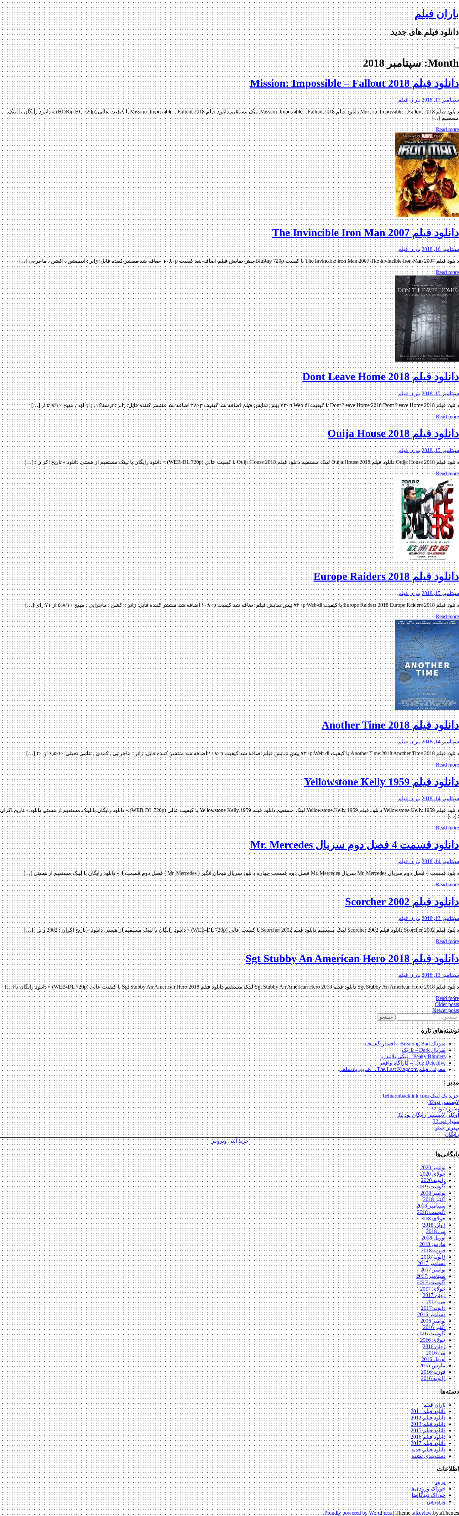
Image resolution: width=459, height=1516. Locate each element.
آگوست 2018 (431, 1212)
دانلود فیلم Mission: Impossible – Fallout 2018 (354, 83)
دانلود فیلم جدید (428, 1449)
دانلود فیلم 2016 (428, 1437)
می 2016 (436, 1353)
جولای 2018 (433, 1218)
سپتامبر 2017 (431, 1276)
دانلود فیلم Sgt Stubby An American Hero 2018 (352, 958)
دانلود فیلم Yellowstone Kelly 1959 (381, 782)
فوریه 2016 (433, 1372)
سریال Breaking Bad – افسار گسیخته (404, 1043)
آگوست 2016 (431, 1333)
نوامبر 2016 (433, 1321)
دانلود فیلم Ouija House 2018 (393, 433)
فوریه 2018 (433, 1250)
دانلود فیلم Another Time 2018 (390, 725)
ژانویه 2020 (433, 1180)
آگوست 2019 (431, 1186)
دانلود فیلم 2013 (428, 1424)
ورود (440, 1482)
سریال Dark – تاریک (424, 1050)
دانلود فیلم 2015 (428, 1430)
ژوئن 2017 (434, 1295)
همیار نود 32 (446, 1121)
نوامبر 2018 (433, 1193)
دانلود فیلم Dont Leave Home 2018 (380, 376)
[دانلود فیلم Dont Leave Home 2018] (427, 360)
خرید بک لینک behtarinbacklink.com (421, 1096)
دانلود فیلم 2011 (428, 1411)
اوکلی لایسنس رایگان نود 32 (428, 1115)
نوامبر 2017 (433, 1269)
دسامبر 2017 (431, 1263)
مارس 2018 (432, 1244)
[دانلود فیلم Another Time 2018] (427, 708)
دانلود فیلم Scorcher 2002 (402, 901)
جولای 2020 (433, 1174)
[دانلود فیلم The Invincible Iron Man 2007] (427, 215)
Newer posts (445, 1010)
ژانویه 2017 (433, 1308)
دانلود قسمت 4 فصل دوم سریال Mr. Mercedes (354, 845)
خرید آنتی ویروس (229, 1141)
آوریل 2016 (433, 1359)
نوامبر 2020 (433, 1167)
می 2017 (436, 1301)
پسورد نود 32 (445, 1108)
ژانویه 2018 (433, 1257)
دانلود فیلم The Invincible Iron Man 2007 (365, 232)
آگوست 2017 (431, 1282)
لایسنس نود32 (443, 1102)
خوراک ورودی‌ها (428, 1488)
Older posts (447, 1004)
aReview (422, 1513)
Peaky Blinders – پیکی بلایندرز (413, 1056)
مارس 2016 (432, 1365)
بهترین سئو (447, 1128)
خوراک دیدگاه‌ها (429, 1495)
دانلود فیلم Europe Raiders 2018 (386, 576)
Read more (447, 129)
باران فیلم (437, 13)
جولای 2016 (433, 1340)
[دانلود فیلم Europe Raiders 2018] (427, 559)
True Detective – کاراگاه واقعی (412, 1063)
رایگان (452, 1134)
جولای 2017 (433, 1289)
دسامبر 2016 (431, 1314)
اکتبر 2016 (434, 1327)
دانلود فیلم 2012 (428, 1417)
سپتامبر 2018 (431, 1206)
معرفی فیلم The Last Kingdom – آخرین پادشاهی (392, 1069)
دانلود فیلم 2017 (428, 1443)
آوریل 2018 (433, 1238)
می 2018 (436, 1231)
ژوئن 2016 (434, 1346)
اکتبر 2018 (434, 1199)
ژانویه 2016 (433, 1378)
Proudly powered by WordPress (358, 1513)
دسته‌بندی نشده (428, 1456)
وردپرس (436, 1501)
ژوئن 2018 (434, 1225)
